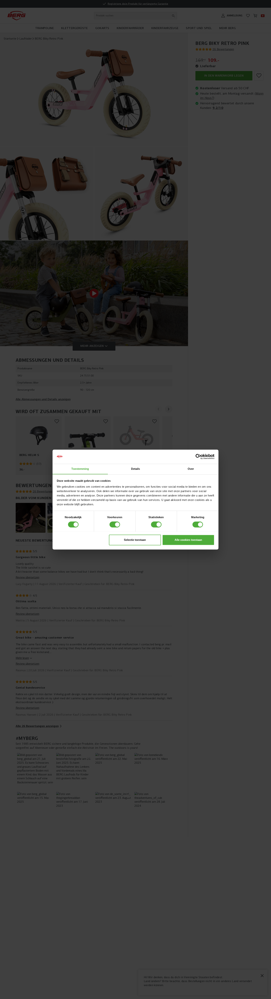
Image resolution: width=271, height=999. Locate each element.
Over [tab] (191, 468)
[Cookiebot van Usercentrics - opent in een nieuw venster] (198, 456)
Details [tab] (135, 468)
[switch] (115, 524)
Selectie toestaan (135, 539)
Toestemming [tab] (80, 468)
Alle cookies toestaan (188, 539)
